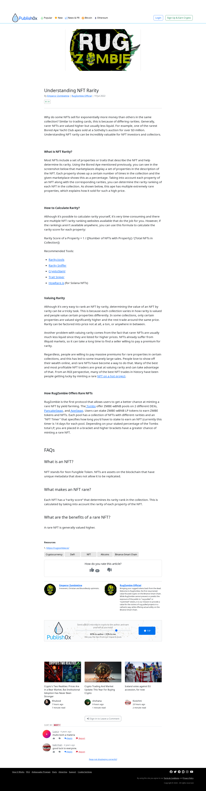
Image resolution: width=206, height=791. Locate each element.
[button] (153, 379)
